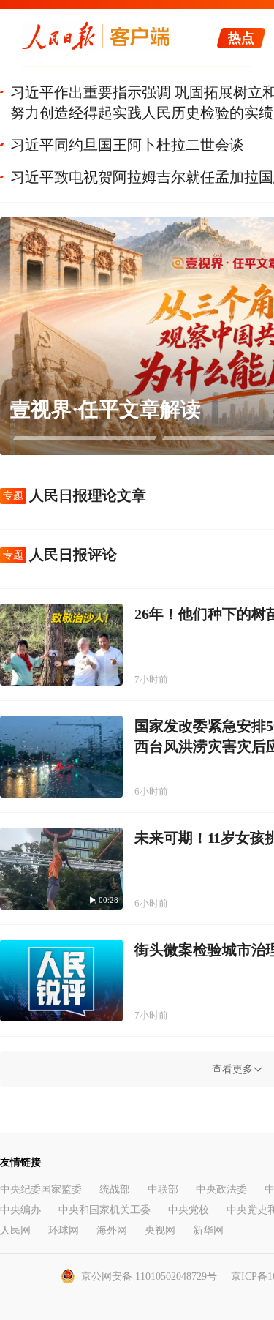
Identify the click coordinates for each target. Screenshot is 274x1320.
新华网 (208, 1230)
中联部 (163, 1189)
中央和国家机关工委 (104, 1209)
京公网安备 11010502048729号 (149, 1276)
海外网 (111, 1230)
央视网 (160, 1230)
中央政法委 (221, 1189)
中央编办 (20, 1209)
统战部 (114, 1189)
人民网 (15, 1230)
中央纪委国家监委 (41, 1189)
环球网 (63, 1230)
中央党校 (188, 1209)
